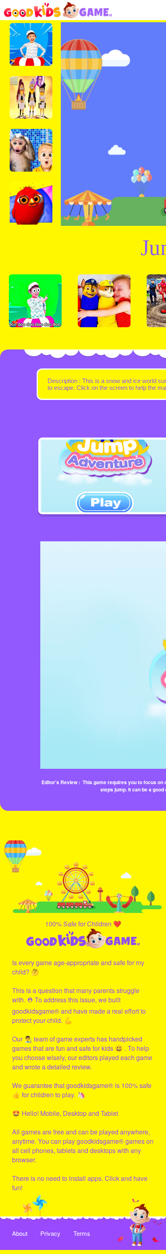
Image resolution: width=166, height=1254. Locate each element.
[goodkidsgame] (58, 10)
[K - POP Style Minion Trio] (31, 97)
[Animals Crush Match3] (31, 150)
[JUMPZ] (31, 203)
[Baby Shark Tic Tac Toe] (31, 44)
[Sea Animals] (35, 300)
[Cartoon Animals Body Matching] (104, 300)
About (19, 1233)
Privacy (50, 1233)
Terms (81, 1233)
